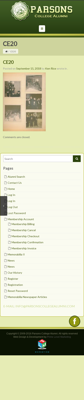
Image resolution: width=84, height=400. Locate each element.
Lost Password (17, 213)
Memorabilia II (16, 254)
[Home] (6, 51)
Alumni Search (16, 176)
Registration (15, 284)
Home (11, 188)
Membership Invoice (24, 248)
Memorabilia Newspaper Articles (27, 297)
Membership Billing (23, 224)
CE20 (8, 62)
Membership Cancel (24, 230)
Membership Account (21, 219)
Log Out (13, 207)
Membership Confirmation (27, 242)
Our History (15, 272)
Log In (11, 194)
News (11, 260)
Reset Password (18, 290)
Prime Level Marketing (59, 337)
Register (13, 278)
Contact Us (15, 182)
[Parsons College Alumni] (42, 11)
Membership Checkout (25, 236)
